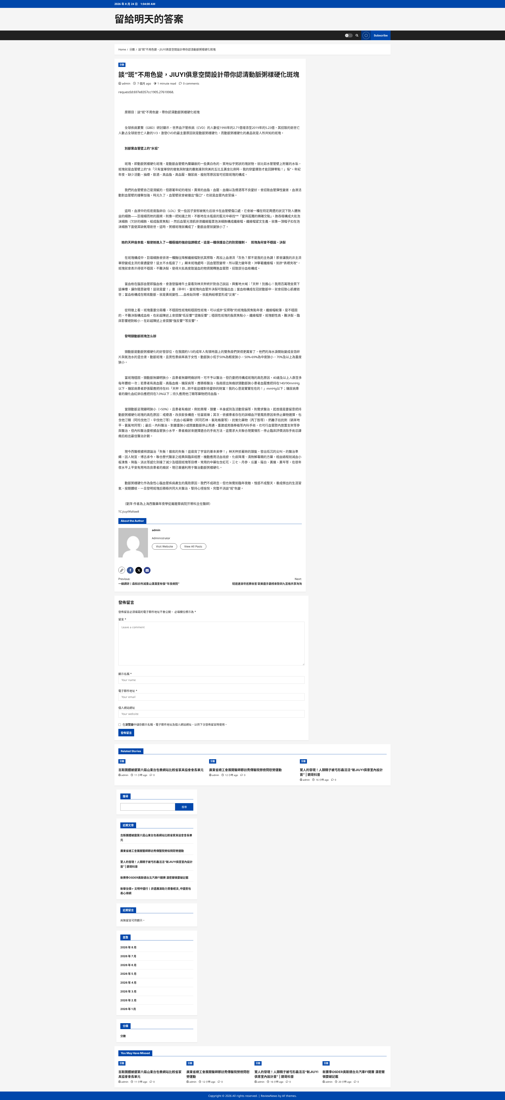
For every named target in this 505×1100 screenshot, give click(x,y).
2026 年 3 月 (128, 991)
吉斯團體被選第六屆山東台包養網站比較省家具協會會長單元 (161, 770)
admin (126, 83)
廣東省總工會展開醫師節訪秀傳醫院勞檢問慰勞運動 (245, 770)
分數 (122, 64)
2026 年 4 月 (128, 982)
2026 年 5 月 (128, 973)
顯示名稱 (125, 674)
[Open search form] (357, 35)
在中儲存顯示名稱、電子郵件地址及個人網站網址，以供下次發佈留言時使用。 (175, 724)
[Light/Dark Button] (349, 35)
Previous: (148, 581)
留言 (122, 619)
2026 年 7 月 (128, 956)
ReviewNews (269, 1096)
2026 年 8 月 (128, 947)
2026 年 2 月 (128, 1000)
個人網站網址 (126, 708)
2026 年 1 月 (128, 1009)
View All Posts (193, 546)
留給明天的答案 (148, 19)
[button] (121, 570)
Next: (267, 581)
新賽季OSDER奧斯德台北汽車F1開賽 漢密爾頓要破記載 (154, 877)
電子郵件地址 (127, 691)
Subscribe (381, 35)
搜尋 (125, 796)
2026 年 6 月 (128, 965)
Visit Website (164, 546)
